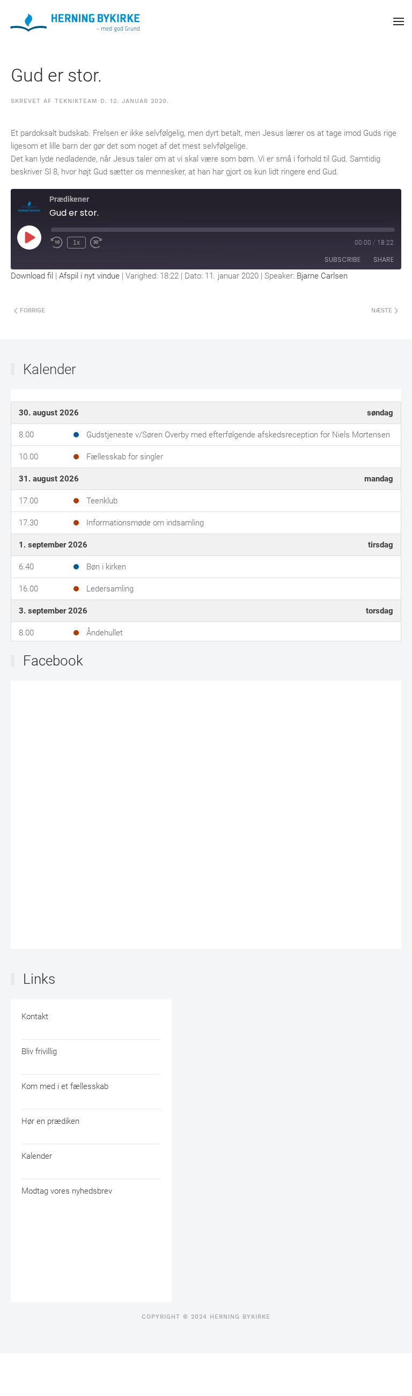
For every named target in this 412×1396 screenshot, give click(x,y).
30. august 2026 (49, 413)
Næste (382, 310)
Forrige (31, 310)
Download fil (32, 276)
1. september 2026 (53, 545)
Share (383, 259)
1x (76, 242)
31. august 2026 (49, 479)
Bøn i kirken (106, 567)
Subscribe (342, 259)
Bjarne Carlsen (322, 276)
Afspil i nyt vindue (89, 276)
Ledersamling (110, 589)
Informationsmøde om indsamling (145, 523)
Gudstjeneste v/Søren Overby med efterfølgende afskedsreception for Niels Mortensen (238, 435)
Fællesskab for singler (124, 457)
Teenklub (101, 501)
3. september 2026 (53, 611)
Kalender (49, 369)
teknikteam (76, 101)
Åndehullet (104, 633)
